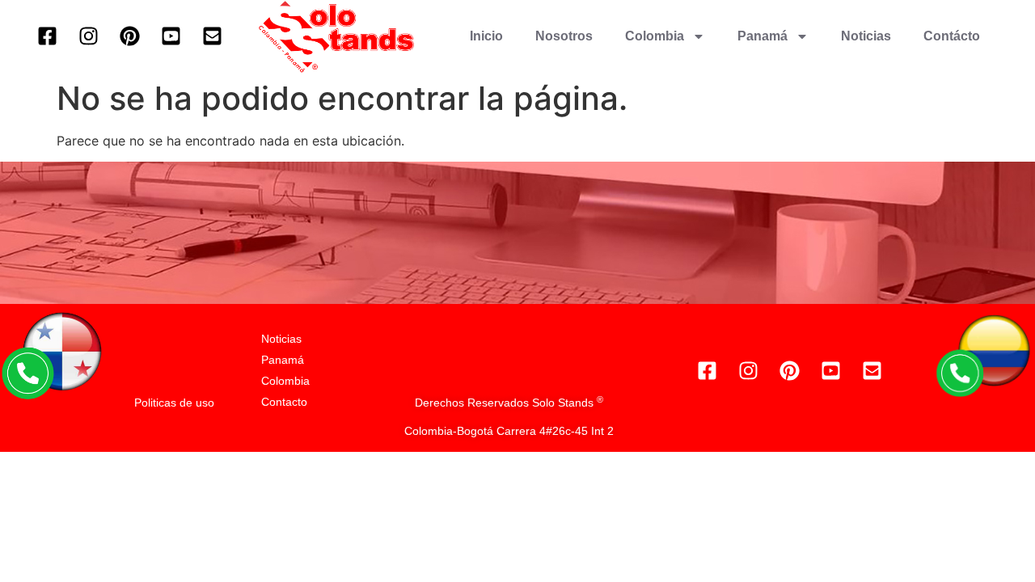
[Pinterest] (129, 36)
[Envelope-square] (212, 36)
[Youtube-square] (170, 36)
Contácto (951, 36)
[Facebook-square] (47, 36)
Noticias (866, 36)
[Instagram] (88, 36)
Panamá (762, 36)
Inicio (486, 36)
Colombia (654, 36)
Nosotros (564, 36)
